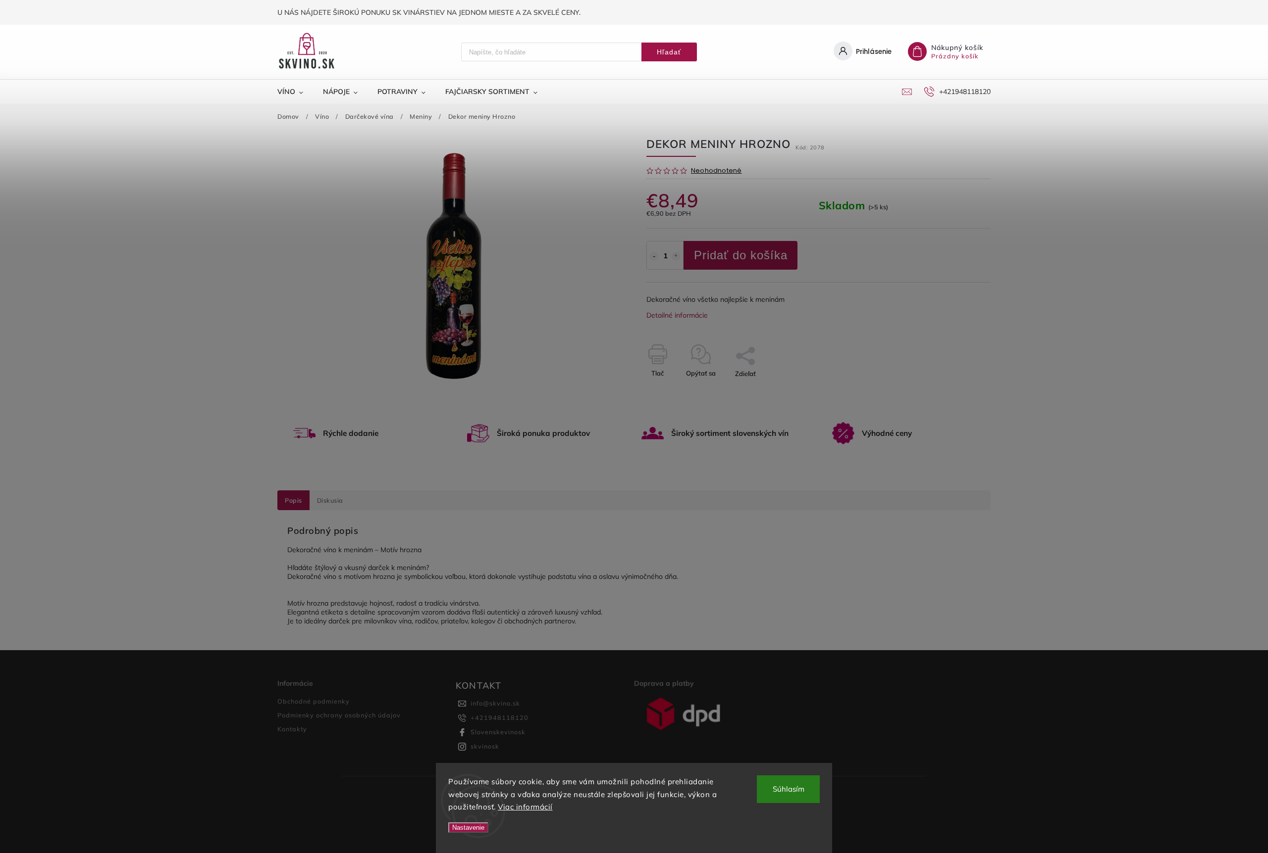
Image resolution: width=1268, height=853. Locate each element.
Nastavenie (468, 827)
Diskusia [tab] (330, 500)
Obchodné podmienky (313, 701)
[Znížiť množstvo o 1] (653, 256)
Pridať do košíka (741, 255)
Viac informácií (525, 806)
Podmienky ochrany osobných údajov (339, 715)
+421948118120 (499, 717)
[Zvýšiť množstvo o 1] (676, 256)
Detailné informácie (677, 315)
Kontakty (292, 729)
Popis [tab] (293, 500)
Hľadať (669, 52)
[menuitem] (295, 91)
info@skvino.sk (495, 703)
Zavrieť (957, 391)
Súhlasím (788, 789)
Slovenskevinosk (498, 732)
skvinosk (485, 746)
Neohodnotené (716, 171)
